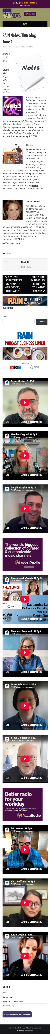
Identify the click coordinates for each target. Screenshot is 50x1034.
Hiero (19, 1031)
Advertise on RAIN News (13, 1001)
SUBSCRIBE (8, 308)
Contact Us (7, 997)
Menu (25, 24)
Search (6, 316)
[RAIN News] (25, 13)
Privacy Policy (8, 1006)
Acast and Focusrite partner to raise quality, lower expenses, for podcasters (13, 284)
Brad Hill (29, 47)
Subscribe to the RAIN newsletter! (17, 1014)
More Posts (26, 267)
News (8, 253)
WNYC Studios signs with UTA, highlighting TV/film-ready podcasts (38, 284)
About (5, 992)
